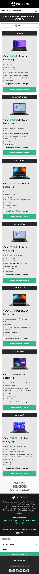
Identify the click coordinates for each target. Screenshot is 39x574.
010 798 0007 (12, 520)
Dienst (4, 550)
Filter (21, 25)
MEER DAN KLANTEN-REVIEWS (20, 486)
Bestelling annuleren (19, 554)
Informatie (6, 539)
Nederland (21, 560)
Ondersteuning (8, 544)
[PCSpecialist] (21, 4)
